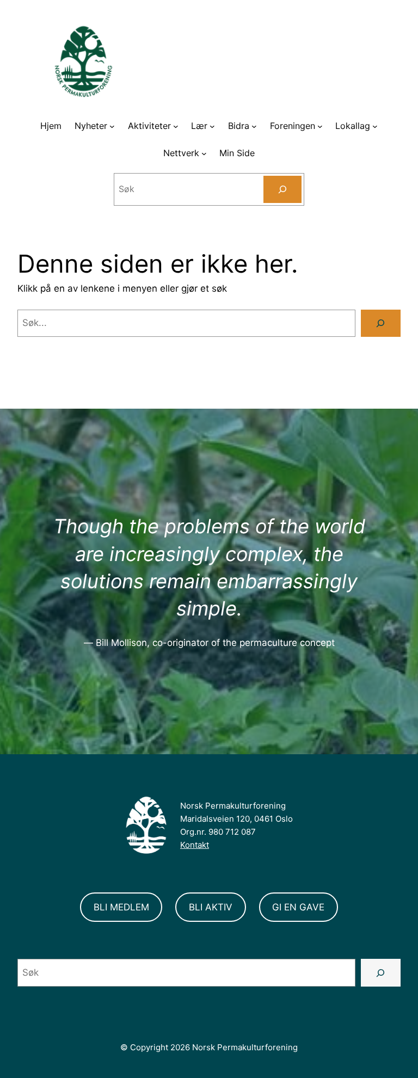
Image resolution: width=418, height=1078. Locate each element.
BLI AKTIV (210, 907)
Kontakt (194, 845)
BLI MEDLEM (121, 907)
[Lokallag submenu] (375, 126)
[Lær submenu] (212, 126)
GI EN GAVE (298, 907)
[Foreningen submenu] (320, 126)
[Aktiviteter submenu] (176, 126)
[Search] (282, 189)
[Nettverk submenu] (204, 153)
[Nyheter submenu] (112, 126)
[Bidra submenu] (254, 126)
